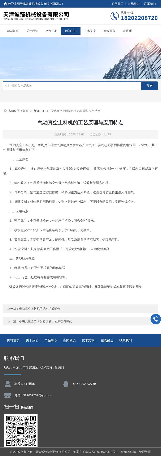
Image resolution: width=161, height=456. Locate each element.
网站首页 (13, 31)
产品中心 (51, 31)
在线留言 (134, 3)
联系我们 (150, 3)
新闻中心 (71, 31)
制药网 (59, 367)
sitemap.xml (128, 451)
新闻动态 (69, 340)
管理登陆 (145, 451)
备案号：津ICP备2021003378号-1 (95, 451)
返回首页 (117, 3)
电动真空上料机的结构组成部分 (39, 308)
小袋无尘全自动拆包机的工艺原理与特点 (45, 321)
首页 (26, 111)
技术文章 (90, 31)
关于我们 (32, 31)
